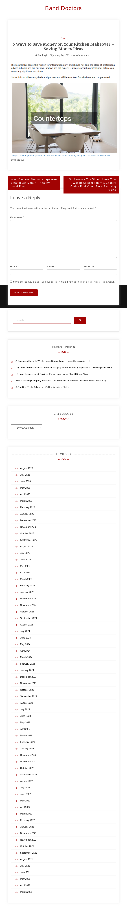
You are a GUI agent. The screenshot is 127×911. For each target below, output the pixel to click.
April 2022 (25, 807)
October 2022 (27, 768)
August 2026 (26, 468)
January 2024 (27, 670)
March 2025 (26, 579)
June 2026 (25, 481)
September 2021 (28, 852)
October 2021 (27, 846)
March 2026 (26, 500)
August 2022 (26, 781)
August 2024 (26, 624)
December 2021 (28, 833)
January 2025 (27, 592)
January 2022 (27, 826)
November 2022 (28, 761)
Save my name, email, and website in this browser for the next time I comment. (64, 282)
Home (63, 37)
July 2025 (25, 553)
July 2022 (25, 787)
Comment (17, 217)
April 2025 (25, 572)
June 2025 (25, 559)
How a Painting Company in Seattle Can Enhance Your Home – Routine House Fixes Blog (60, 380)
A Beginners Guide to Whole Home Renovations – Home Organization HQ (52, 361)
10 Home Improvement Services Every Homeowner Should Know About (51, 374)
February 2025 (27, 585)
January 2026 (27, 514)
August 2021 (26, 859)
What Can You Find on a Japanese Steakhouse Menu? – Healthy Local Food (34, 183)
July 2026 (25, 474)
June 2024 (25, 637)
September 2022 (28, 774)
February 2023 (27, 742)
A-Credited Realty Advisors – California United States (42, 387)
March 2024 (26, 657)
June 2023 (25, 716)
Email (51, 266)
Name (14, 266)
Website (89, 266)
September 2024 (28, 618)
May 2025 (25, 566)
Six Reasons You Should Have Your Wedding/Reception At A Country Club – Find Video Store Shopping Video (92, 184)
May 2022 (25, 800)
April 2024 (25, 650)
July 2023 (25, 709)
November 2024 (28, 605)
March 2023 (26, 735)
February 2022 (27, 820)
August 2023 (26, 703)
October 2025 (27, 533)
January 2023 (27, 748)
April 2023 (25, 729)
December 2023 (28, 676)
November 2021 (28, 839)
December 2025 (28, 520)
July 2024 (25, 631)
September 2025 (28, 540)
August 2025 (26, 546)
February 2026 (27, 507)
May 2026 (25, 487)
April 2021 (25, 885)
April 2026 (25, 494)
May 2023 (25, 722)
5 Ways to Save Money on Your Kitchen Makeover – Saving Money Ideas (63, 46)
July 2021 (25, 865)
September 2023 (28, 696)
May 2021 (25, 878)
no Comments (81, 55)
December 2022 (28, 755)
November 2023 (28, 683)
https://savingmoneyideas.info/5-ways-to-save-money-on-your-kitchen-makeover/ (61, 155)
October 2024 (27, 611)
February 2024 (27, 663)
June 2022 (25, 794)
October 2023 (27, 689)
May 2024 (25, 644)
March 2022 (26, 813)
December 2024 (28, 598)
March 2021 (26, 892)
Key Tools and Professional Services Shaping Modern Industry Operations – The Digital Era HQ (63, 367)
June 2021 (25, 872)
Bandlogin (42, 55)
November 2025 (28, 527)
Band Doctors (63, 8)
